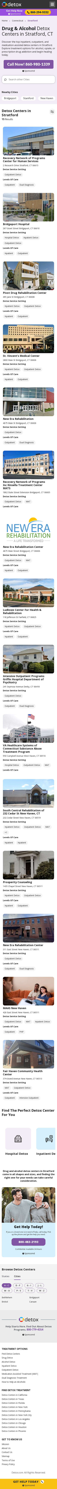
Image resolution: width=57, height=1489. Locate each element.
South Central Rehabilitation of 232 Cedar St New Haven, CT (23, 812)
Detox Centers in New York (14, 1407)
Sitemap (6, 1456)
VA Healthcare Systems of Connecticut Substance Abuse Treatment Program (22, 748)
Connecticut (17, 20)
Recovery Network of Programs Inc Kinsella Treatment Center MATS (24, 485)
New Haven (46, 98)
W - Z (41, 1290)
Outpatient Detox (10, 1369)
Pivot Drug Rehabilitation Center (24, 293)
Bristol (5, 1302)
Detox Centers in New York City (17, 1415)
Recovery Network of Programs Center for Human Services (24, 159)
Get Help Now (14, 11)
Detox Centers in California (14, 1395)
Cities (17, 1276)
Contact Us (7, 1452)
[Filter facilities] (52, 112)
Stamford (28, 98)
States (5, 1276)
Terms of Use (8, 1460)
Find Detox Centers (11, 1353)
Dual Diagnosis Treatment (14, 1377)
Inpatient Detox (9, 1365)
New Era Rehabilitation (18, 419)
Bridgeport (10, 98)
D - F (18, 1285)
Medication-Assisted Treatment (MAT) (20, 1373)
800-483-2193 (28, 1242)
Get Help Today (26, 1482)
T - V (30, 1290)
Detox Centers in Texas (13, 1399)
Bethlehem (7, 1297)
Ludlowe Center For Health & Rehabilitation (22, 611)
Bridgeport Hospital (16, 224)
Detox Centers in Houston (14, 1427)
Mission (5, 1444)
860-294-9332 (39, 12)
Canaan (33, 1302)
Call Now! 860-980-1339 (28, 64)
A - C (6, 1285)
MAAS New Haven (14, 1008)
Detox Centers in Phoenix (14, 1431)
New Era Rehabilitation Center (23, 547)
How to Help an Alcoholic (14, 1381)
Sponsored (15, 14)
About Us (6, 1448)
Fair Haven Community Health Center (23, 1072)
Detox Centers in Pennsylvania (16, 1411)
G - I (29, 1285)
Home (5, 20)
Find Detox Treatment (16, 1390)
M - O (7, 1290)
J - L (40, 1285)
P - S (19, 1290)
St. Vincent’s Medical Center (21, 356)
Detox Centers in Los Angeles (16, 1419)
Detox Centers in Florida (13, 1403)
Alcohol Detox (8, 1361)
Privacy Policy (8, 1464)
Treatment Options (14, 1348)
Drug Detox (7, 1357)
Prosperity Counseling (17, 882)
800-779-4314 (35, 1329)
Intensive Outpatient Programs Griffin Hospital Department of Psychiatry (23, 679)
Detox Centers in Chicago (14, 1423)
